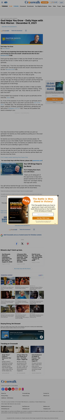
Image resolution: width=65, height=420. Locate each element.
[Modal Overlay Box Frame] (32, 210)
